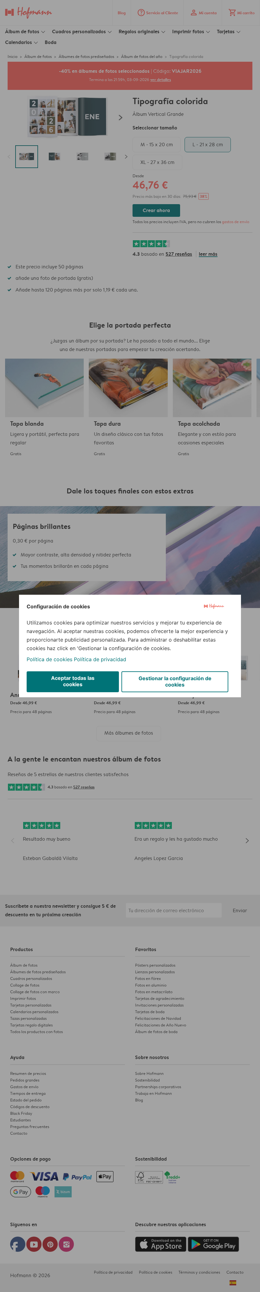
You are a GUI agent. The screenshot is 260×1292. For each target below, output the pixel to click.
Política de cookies (49, 659)
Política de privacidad (100, 659)
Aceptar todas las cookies (72, 681)
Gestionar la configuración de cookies (175, 681)
